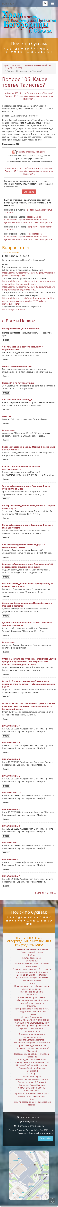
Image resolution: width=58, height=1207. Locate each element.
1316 (7, 697)
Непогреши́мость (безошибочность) (21, 328)
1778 (7, 499)
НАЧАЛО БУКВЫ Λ (11, 876)
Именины (32, 994)
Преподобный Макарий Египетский (31, 1062)
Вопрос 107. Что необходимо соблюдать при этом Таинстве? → (29, 97)
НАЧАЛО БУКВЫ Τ (11, 759)
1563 (7, 802)
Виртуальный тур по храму (31, 1126)
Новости (16, 65)
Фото (31, 1099)
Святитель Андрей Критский (32, 1082)
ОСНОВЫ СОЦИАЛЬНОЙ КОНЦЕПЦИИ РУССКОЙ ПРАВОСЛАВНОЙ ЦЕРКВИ (32, 1021)
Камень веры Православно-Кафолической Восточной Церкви (31, 999)
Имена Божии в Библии (31, 991)
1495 (7, 769)
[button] (45, 3)
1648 (7, 616)
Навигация (8, 3)
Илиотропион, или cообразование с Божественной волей (31, 987)
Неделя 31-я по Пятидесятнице (18, 383)
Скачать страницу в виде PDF (31, 151)
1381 (7, 393)
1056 (7, 376)
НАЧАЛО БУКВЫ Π (11, 859)
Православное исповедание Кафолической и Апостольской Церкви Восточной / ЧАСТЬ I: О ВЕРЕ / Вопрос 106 (28, 219)
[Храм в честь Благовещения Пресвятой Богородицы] (29, 22)
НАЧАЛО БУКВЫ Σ (11, 742)
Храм (6, 65)
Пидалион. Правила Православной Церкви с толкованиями (32, 1027)
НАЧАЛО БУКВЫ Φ (11, 792)
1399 (7, 869)
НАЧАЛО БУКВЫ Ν (11, 809)
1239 (7, 836)
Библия (31, 955)
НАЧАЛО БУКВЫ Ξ (11, 826)
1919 (7, 459)
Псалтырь (32, 1073)
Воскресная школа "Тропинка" (32, 974)
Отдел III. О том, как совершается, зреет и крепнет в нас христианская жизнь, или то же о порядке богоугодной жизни (28, 706)
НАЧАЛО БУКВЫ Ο (11, 842)
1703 (7, 719)
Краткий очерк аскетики (32, 1003)
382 (6, 359)
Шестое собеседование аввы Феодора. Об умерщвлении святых (23, 546)
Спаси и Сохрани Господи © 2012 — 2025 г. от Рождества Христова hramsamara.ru (30, 1131)
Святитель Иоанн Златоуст (32, 1085)
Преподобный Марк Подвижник (31, 1065)
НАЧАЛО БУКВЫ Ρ (11, 726)
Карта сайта (45, 1138)
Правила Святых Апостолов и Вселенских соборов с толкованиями (32, 1041)
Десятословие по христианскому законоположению (32, 979)
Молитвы (31, 1006)
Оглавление (8, 430)
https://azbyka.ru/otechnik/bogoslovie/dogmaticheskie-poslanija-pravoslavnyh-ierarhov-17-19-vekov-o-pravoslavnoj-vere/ (28, 301)
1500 (7, 752)
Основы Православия (31, 1017)
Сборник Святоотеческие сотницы (32, 1079)
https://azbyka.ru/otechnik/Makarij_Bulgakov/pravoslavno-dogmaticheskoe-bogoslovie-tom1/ (28, 282)
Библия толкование (31, 958)
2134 (7, 423)
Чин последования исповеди (17, 399)
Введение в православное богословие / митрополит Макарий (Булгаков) (32, 970)
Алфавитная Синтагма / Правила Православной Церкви (32, 951)
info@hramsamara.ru (30, 1117)
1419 (7, 596)
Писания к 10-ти (32, 1031)
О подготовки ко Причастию (17, 366)
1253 (7, 853)
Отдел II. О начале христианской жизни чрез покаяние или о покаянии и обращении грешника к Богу (28, 684)
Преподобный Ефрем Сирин (32, 1059)
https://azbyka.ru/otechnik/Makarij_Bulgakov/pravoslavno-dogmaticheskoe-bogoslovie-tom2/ (28, 288)
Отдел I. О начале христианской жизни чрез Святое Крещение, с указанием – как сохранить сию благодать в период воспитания (29, 661)
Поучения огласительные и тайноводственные (31, 1035)
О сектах (6, 416)
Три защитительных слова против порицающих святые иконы (32, 1095)
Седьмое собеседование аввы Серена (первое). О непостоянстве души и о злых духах (27, 565)
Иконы (32, 983)
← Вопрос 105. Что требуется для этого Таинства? (29, 93)
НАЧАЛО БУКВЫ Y (11, 775)
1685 (7, 557)
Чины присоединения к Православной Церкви (32, 1103)
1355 (7, 786)
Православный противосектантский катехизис (31, 1055)
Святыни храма (31, 1090)
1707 (7, 635)
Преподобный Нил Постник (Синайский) (32, 1069)
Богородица (32, 960)
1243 (7, 736)
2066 (7, 409)
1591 (7, 538)
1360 (7, 652)
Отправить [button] (29, 191)
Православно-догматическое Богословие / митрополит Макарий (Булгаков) (32, 1048)
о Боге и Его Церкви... (45, 892)
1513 (7, 518)
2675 (7, 340)
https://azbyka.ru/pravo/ (13, 309)
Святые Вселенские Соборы (37, 65)
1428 (7, 479)
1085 (7, 886)
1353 (7, 440)
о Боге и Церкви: (19, 320)
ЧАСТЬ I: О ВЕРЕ (14, 68)
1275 (7, 674)
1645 (7, 577)
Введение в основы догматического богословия (31, 965)
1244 (7, 819)
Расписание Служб (32, 1076)
